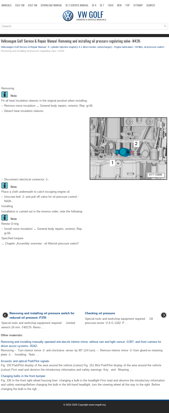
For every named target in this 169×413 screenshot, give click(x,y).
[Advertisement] (84, 70)
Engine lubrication (123, 47)
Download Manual (51, 5)
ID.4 (94, 5)
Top (127, 5)
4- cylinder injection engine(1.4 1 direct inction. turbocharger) (80, 47)
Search (150, 5)
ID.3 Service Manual (77, 5)
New (119, 5)
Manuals (7, 5)
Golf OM (19, 5)
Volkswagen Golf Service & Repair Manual (23, 47)
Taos (111, 5)
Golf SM (32, 5)
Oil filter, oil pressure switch (149, 47)
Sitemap (138, 5)
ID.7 (102, 5)
